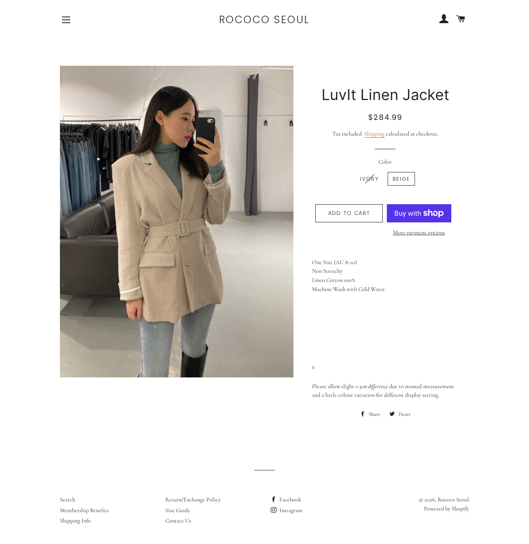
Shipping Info (75, 520)
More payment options (419, 232)
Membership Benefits (84, 510)
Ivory (369, 179)
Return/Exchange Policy (193, 499)
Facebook (289, 499)
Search (67, 499)
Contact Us (178, 520)
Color (385, 161)
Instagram (290, 510)
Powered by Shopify (446, 508)
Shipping (374, 133)
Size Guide (177, 510)
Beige (401, 179)
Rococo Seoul (264, 19)
